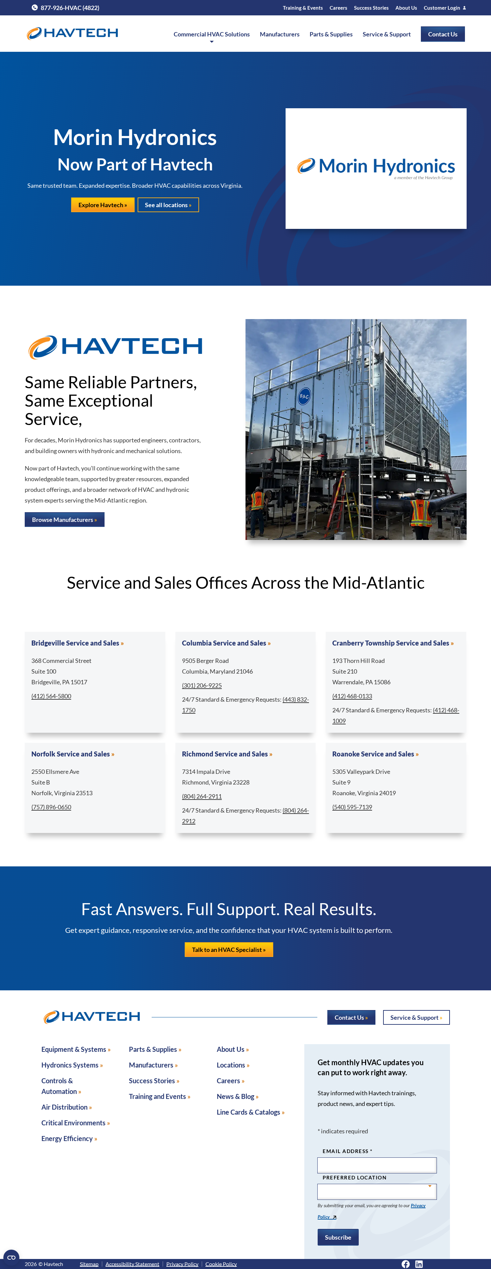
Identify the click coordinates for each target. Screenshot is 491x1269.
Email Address (348, 1151)
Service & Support (387, 34)
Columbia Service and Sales (224, 643)
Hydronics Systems (70, 1065)
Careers (338, 8)
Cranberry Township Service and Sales (390, 643)
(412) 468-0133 (352, 696)
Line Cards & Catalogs (248, 1112)
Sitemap (89, 1264)
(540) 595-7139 (352, 807)
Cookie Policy (221, 1264)
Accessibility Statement (132, 1264)
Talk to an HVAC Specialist (227, 949)
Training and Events (157, 1096)
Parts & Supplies (331, 34)
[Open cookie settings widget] (11, 1258)
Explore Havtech (100, 204)
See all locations (166, 204)
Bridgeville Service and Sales (75, 643)
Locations (231, 1065)
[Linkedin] (419, 1264)
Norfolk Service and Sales (70, 754)
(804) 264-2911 (202, 796)
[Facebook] (405, 1264)
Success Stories (371, 8)
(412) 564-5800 (51, 696)
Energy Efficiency (67, 1138)
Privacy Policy (182, 1264)
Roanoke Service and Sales (373, 754)
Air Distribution (64, 1107)
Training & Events (303, 8)
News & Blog (235, 1096)
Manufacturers (280, 34)
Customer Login (442, 8)
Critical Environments (73, 1123)
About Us (406, 8)
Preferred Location (354, 1177)
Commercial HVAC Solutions (212, 34)
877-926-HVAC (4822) (65, 7)
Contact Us (443, 34)
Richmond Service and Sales (225, 754)
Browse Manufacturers (62, 519)
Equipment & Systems (73, 1049)
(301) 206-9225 (202, 685)
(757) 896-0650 (51, 807)
